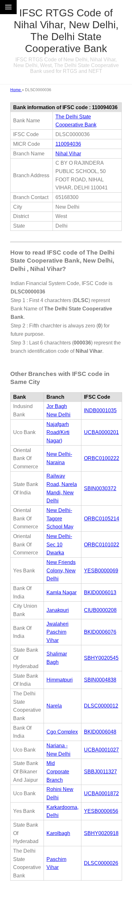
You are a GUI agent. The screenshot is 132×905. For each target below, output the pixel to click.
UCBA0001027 (101, 750)
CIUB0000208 (100, 610)
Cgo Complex (62, 732)
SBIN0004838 (100, 680)
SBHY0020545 (101, 658)
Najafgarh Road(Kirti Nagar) (58, 432)
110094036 (68, 144)
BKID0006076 (100, 632)
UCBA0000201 (101, 432)
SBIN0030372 (100, 488)
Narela (54, 706)
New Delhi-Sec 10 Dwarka (59, 544)
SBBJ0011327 (100, 771)
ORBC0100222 (101, 458)
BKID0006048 (100, 732)
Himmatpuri (59, 680)
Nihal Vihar (68, 153)
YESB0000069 (101, 570)
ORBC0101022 (101, 544)
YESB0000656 (101, 811)
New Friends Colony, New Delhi (61, 570)
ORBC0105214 (101, 518)
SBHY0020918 (101, 833)
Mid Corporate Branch (57, 771)
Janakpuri (57, 610)
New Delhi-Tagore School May (59, 518)
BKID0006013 (100, 592)
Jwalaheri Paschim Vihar (57, 632)
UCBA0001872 (101, 793)
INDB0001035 (100, 410)
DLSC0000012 (101, 706)
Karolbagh (58, 833)
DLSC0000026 (101, 863)
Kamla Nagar (61, 592)
